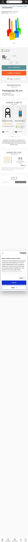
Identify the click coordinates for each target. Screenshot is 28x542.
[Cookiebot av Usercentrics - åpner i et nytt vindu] (20, 253)
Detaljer (21, 278)
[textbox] (8, 182)
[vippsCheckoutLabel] (14, 73)
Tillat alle (14, 282)
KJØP (14, 67)
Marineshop (4, 6)
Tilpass (13, 287)
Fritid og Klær (12, 6)
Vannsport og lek (22, 6)
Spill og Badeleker (7, 7)
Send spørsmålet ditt (20, 182)
